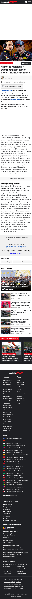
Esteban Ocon (15, 100)
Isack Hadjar (6, 394)
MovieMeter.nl (7, 569)
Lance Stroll (6, 417)
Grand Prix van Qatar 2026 (13, 489)
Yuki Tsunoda (7, 421)
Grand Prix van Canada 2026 (14, 450)
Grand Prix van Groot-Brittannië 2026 (16, 459)
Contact (19, 579)
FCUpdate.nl (6, 566)
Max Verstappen (6, 91)
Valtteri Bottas (7, 428)
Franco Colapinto (8, 389)
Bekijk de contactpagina (9, 556)
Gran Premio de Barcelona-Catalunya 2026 (17, 455)
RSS (15, 579)
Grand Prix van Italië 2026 (13, 468)
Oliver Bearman (7, 410)
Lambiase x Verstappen (6, 63)
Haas (18, 391)
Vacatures (18, 582)
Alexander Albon (7, 401)
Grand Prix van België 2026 (13, 461)
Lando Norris (7, 384)
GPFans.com (20, 566)
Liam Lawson (7, 396)
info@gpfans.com (8, 540)
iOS (20, 584)
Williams (19, 403)
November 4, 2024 (16, 253)
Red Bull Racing (21, 401)
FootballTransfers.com (9, 564)
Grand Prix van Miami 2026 (13, 448)
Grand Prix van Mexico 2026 (13, 482)
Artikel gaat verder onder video (16, 178)
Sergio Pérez (6, 430)
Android (16, 584)
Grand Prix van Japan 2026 (13, 443)
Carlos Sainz (6, 403)
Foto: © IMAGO (4, 60)
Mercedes (17, 262)
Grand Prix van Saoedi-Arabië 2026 (15, 445)
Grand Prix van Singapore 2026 (14, 478)
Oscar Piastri (6, 387)
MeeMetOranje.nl (21, 573)
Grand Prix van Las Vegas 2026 (14, 487)
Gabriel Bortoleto (8, 424)
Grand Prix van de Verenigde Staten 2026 (17, 480)
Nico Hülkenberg (7, 426)
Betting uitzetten (8, 584)
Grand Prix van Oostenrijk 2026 (14, 457)
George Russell (7, 407)
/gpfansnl (7, 516)
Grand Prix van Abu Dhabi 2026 (14, 491)
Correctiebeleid (19, 586)
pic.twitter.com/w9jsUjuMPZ (16, 247)
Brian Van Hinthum (10, 77)
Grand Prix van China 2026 (13, 441)
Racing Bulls (20, 398)
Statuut (12, 582)
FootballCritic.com (22, 564)
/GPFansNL (8, 511)
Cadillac (19, 387)
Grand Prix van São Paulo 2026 (14, 484)
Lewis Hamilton (7, 380)
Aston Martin (20, 382)
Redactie (6, 579)
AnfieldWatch (7, 573)
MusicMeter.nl (21, 569)
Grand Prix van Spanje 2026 (13, 471)
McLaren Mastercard (22, 394)
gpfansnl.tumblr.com (10, 520)
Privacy (11, 579)
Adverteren (7, 582)
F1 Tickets (20, 588)
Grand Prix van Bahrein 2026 (14, 475)
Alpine (18, 380)
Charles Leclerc (7, 382)
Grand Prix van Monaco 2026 (14, 452)
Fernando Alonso (8, 414)
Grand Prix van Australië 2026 (14, 438)
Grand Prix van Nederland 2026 (14, 466)
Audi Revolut (20, 384)
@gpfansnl (7, 509)
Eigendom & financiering (10, 588)
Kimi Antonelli (7, 405)
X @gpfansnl (6, 507)
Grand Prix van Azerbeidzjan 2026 (15, 473)
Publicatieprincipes (9, 586)
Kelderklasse (20, 571)
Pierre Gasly (6, 391)
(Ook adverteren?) (13, 495)
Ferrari (19, 389)
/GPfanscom (8, 504)
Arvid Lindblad (7, 419)
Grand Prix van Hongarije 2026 (14, 464)
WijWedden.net (7, 571)
